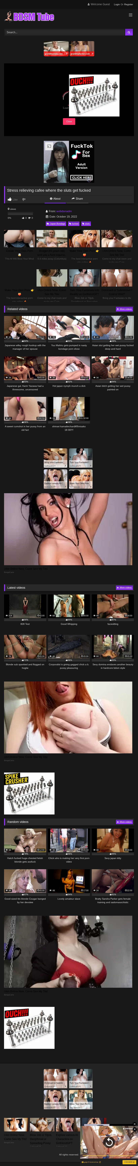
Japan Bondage (57, 223)
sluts (87, 223)
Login (117, 4)
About (56, 198)
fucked (75, 223)
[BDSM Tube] (69, 17)
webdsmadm (64, 211)
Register (128, 4)
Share (79, 198)
